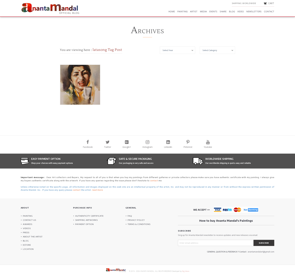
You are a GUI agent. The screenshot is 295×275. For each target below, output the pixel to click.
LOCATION (28, 249)
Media (203, 11)
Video (240, 11)
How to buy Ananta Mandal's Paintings (226, 220)
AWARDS (27, 224)
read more (97, 190)
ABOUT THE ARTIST (33, 236)
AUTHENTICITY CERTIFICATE (89, 216)
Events (213, 11)
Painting (182, 11)
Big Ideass (185, 271)
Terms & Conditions (139, 224)
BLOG (26, 241)
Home (171, 11)
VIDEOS (27, 228)
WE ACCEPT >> (201, 209)
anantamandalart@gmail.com (261, 251)
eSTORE (27, 245)
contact (154, 180)
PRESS (26, 232)
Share (223, 11)
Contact (269, 11)
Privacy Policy (136, 220)
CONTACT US (29, 220)
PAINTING (28, 216)
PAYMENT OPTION (84, 224)
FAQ (130, 216)
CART (271, 3)
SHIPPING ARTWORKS (86, 220)
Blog (232, 11)
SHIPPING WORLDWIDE (244, 3)
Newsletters (254, 11)
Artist (193, 11)
